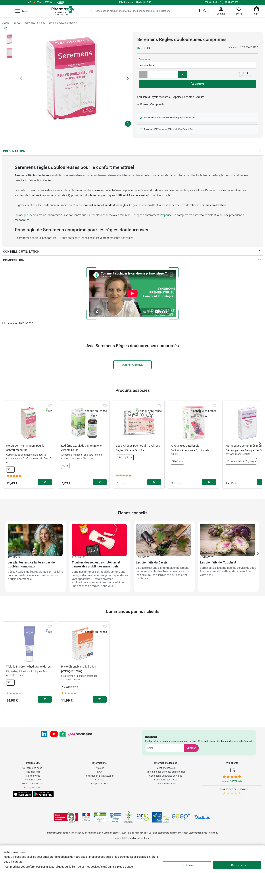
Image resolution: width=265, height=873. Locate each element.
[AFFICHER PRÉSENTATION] (259, 151)
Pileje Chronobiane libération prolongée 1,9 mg (78, 669)
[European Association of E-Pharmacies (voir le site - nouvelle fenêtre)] (181, 817)
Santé (75, 552)
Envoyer (191, 747)
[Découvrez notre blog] (80, 734)
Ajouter (199, 84)
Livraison (99, 768)
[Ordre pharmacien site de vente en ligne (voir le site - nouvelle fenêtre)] (100, 817)
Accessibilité (121, 838)
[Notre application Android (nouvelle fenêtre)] (43, 794)
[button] (17, 11)
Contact (213, 2)
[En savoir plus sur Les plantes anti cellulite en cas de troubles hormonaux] (36, 537)
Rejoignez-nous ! (33, 787)
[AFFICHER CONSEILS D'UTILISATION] (259, 251)
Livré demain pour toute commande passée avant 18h (169, 118)
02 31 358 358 (231, 2)
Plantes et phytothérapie (23, 552)
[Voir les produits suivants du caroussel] (260, 443)
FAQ (99, 771)
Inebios (143, 48)
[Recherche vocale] (199, 11)
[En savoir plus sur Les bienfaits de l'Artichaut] (228, 537)
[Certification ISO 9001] (66, 817)
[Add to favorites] (50, 405)
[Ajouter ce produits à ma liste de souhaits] (6, 29)
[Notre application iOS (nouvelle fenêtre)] (22, 794)
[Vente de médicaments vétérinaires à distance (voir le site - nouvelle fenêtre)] (115, 817)
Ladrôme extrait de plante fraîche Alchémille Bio (81, 448)
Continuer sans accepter (14, 852)
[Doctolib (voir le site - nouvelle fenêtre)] (202, 817)
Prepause (166, 215)
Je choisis (187, 865)
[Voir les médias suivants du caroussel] (127, 78)
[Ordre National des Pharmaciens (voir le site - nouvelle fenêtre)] (128, 817)
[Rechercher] (205, 11)
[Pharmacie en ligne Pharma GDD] (62, 11)
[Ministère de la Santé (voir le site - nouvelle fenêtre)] (86, 817)
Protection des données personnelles (165, 771)
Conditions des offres (165, 779)
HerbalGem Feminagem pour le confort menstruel (25, 448)
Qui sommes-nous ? (33, 768)
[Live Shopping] (63, 734)
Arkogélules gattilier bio (185, 445)
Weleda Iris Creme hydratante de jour (29, 666)
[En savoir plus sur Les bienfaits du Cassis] (164, 537)
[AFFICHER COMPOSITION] (259, 260)
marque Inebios (28, 215)
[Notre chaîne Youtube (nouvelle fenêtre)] (54, 734)
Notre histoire (33, 771)
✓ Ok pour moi (237, 865)
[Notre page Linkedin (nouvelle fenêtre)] (44, 734)
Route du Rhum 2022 (33, 783)
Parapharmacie (33, 779)
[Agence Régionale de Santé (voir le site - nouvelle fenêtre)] (142, 817)
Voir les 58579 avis (46, 2)
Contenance (144, 59)
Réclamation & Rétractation (99, 775)
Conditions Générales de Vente (165, 775)
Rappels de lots (99, 783)
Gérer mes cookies (166, 783)
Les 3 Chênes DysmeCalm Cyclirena (138, 445)
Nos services (33, 775)
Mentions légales (165, 768)
